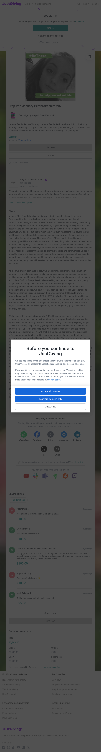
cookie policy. (54, 380)
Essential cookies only (50, 399)
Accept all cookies (50, 391)
